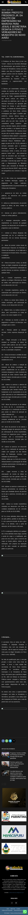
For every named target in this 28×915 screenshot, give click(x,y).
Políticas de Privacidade (7, 910)
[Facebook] (3, 740)
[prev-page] (3, 784)
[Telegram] (10, 740)
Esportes (4, 775)
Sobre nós (12, 908)
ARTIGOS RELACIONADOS (8, 749)
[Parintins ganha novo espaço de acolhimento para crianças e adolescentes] (5, 764)
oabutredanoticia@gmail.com (16, 892)
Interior (8, 9)
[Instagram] (16, 903)
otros (12, 9)
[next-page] (5, 784)
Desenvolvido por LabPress (20, 910)
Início (8, 908)
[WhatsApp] (6, 740)
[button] (2, 2)
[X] (13, 740)
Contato (18, 908)
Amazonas (4, 9)
